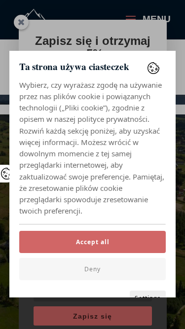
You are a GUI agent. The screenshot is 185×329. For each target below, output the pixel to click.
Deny (92, 269)
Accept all (93, 242)
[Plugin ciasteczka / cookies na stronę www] (153, 68)
